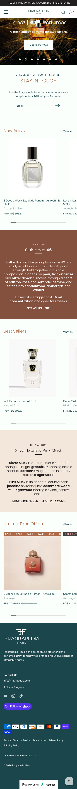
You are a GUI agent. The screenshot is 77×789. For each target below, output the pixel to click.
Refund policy (40, 740)
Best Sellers (15, 331)
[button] (19, 59)
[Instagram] (13, 696)
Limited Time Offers (23, 524)
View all (68, 131)
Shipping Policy (11, 745)
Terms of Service (21, 740)
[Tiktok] (21, 696)
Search (7, 740)
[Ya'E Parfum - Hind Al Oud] (32, 368)
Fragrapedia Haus (21, 765)
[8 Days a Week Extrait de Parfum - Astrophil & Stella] (32, 167)
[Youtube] (5, 696)
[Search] (63, 13)
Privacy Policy (56, 740)
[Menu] (6, 12)
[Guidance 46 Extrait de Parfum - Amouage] (32, 561)
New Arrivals (16, 130)
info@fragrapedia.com (17, 680)
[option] (38, 32)
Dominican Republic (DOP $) (18, 755)
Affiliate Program (14, 687)
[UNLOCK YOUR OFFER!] (58, 105)
